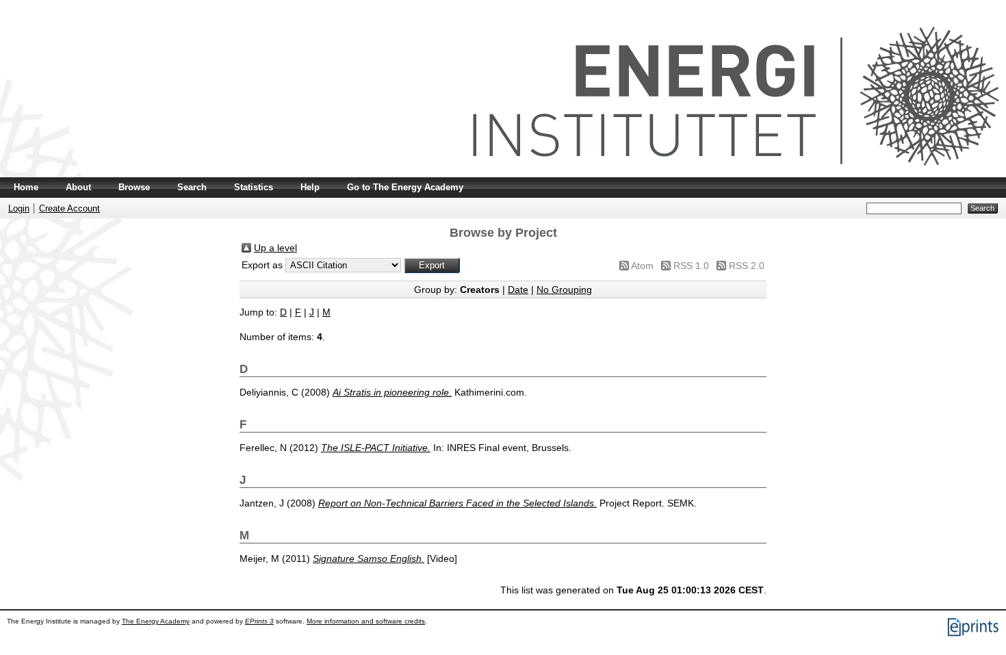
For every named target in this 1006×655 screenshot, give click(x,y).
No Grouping (564, 289)
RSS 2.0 (746, 265)
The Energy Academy (156, 621)
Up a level (275, 247)
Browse (134, 187)
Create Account (69, 208)
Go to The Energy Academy (405, 187)
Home (26, 187)
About (78, 187)
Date (518, 289)
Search (192, 187)
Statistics (253, 187)
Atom (642, 265)
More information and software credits (366, 621)
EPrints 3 (259, 621)
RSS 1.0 (691, 265)
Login (18, 208)
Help (310, 187)
